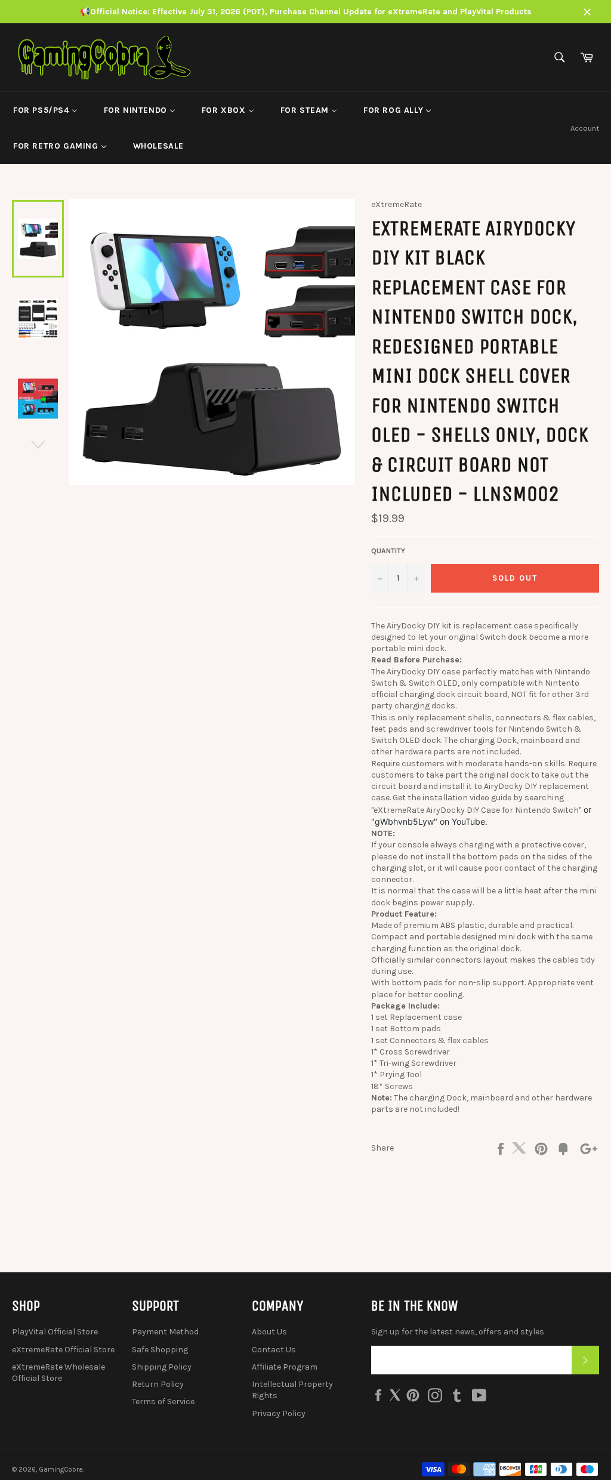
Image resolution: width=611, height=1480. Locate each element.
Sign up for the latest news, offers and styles (457, 1332)
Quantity (388, 551)
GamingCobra (61, 1469)
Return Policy (158, 1384)
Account (584, 128)
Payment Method (165, 1332)
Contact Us (274, 1350)
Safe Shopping (160, 1350)
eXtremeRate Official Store (63, 1350)
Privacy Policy (279, 1413)
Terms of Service (163, 1401)
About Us (269, 1332)
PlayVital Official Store (55, 1332)
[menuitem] (45, 110)
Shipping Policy (162, 1367)
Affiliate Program (284, 1367)
